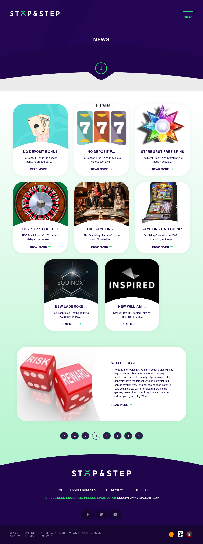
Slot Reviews (114, 490)
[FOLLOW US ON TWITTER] (101, 514)
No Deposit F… (101, 151)
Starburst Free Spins (162, 151)
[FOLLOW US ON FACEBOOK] (87, 514)
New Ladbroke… (71, 306)
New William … (132, 306)
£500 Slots (139, 490)
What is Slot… (125, 363)
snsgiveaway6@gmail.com (138, 497)
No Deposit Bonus (40, 151)
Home (59, 490)
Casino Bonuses (83, 490)
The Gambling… (101, 229)
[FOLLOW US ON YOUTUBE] (115, 514)
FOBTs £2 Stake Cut (40, 229)
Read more (38, 169)
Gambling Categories (163, 229)
